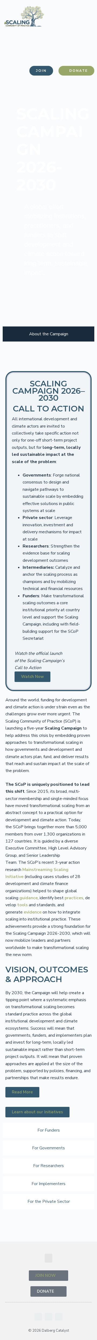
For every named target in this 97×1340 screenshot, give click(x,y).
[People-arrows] (59, 1317)
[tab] (48, 334)
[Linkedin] (38, 1317)
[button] (84, 52)
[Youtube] (48, 1317)
